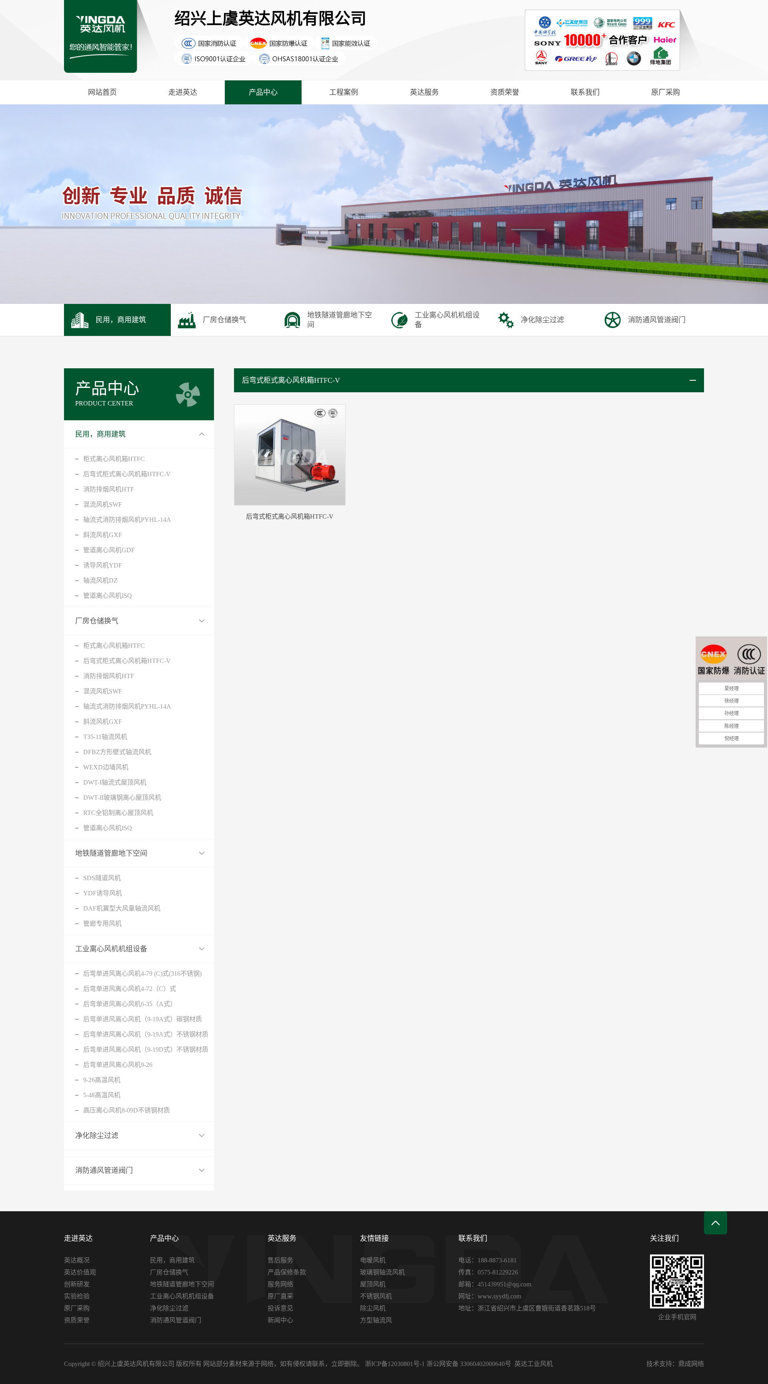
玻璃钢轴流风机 (382, 1272)
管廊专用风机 (102, 923)
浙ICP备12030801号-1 (395, 1363)
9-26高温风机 (101, 1079)
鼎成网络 (691, 1363)
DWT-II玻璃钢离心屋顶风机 (122, 797)
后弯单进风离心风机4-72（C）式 (129, 988)
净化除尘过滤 (96, 1136)
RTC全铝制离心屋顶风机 (118, 812)
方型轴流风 (376, 1320)
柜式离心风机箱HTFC (114, 458)
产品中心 (263, 92)
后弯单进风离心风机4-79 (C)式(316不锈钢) (142, 973)
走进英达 (182, 92)
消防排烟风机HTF (108, 489)
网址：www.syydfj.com (489, 1296)
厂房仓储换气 (96, 621)
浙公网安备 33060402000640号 (468, 1363)
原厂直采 (280, 1296)
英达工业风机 (533, 1363)
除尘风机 (373, 1308)
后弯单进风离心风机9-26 (117, 1064)
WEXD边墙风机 (105, 767)
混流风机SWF (102, 504)
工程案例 (343, 92)
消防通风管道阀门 (104, 1170)
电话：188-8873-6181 (487, 1260)
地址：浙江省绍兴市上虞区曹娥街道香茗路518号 (527, 1308)
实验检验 (77, 1296)
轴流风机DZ (100, 580)
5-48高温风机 (101, 1095)
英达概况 (77, 1260)
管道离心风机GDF (109, 550)
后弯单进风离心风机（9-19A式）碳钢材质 (142, 1019)
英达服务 (424, 92)
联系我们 (585, 92)
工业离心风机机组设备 (111, 949)
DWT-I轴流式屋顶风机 (114, 782)
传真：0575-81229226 (488, 1272)
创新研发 (77, 1284)
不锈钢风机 (376, 1296)
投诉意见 (280, 1308)
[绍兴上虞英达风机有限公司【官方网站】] (113, 40)
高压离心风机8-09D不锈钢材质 (126, 1110)
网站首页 (102, 92)
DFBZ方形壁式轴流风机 (117, 752)
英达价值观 (80, 1272)
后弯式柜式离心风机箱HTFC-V (127, 474)
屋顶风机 (373, 1284)
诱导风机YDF (102, 565)
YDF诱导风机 (102, 893)
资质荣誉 (504, 92)
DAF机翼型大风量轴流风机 (121, 908)
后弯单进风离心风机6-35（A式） (129, 1004)
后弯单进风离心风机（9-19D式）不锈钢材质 (145, 1049)
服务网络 (280, 1284)
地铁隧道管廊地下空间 (111, 853)
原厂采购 (665, 92)
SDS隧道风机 (102, 878)
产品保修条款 (287, 1272)
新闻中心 (280, 1320)
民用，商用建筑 (100, 434)
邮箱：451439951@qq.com (494, 1284)
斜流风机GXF (102, 534)
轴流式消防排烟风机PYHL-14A (127, 519)
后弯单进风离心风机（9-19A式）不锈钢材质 (145, 1034)
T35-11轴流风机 (105, 736)
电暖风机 (373, 1260)
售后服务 (280, 1260)
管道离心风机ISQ (107, 595)
